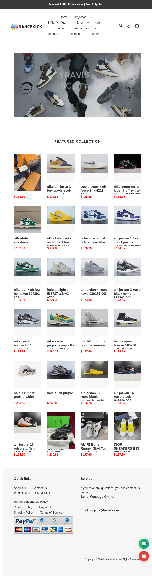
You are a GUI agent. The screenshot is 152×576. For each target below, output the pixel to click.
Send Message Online (97, 496)
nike (61, 28)
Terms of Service (51, 512)
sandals (53, 33)
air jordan (80, 17)
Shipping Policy (24, 512)
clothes (75, 33)
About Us (20, 488)
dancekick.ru (111, 559)
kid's (98, 22)
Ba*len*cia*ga (56, 22)
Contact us (40, 488)
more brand (82, 28)
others (95, 33)
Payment (45, 507)
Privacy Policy (23, 507)
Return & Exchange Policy (31, 501)
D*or (80, 22)
